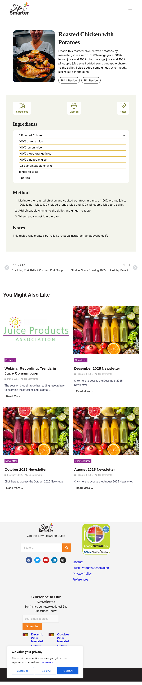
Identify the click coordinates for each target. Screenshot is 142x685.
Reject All (46, 670)
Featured (10, 360)
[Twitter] (37, 560)
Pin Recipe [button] (91, 80)
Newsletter (81, 360)
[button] (130, 9)
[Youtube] (46, 560)
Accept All (68, 670)
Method (74, 111)
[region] (45, 662)
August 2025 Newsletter (94, 469)
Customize (22, 670)
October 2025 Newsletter (26, 469)
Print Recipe (69, 80)
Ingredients (21, 111)
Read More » (37, 646)
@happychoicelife (96, 235)
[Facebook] (29, 560)
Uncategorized (83, 461)
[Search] (66, 547)
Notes (123, 111)
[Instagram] (63, 560)
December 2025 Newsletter (97, 368)
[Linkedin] (54, 560)
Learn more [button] (47, 662)
